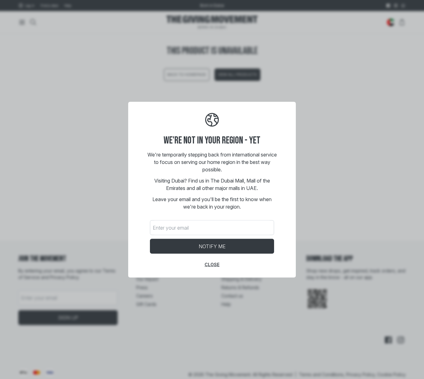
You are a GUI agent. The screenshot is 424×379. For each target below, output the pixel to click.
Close (212, 264)
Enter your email (171, 227)
